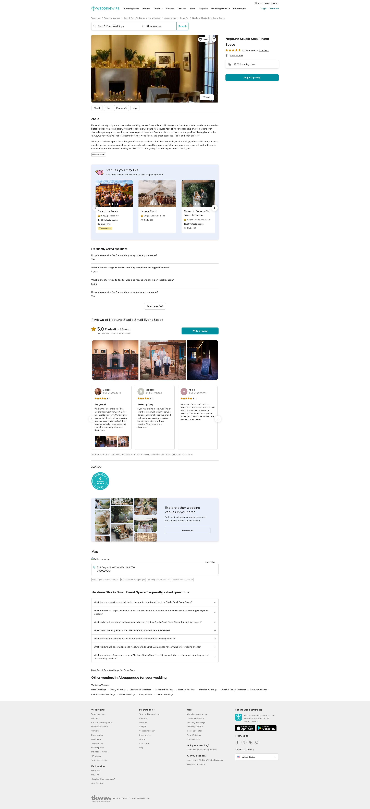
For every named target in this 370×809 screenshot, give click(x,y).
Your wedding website (149, 714)
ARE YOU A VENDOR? (268, 3)
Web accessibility (99, 760)
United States (248, 757)
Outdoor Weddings (164, 694)
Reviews (121, 108)
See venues (188, 530)
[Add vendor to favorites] (214, 39)
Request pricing (252, 77)
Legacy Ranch (149, 211)
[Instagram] (256, 742)
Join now (274, 8)
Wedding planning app (197, 714)
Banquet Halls (145, 694)
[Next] (214, 208)
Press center (97, 735)
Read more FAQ (155, 306)
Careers (95, 731)
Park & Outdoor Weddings (103, 694)
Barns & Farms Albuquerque (133, 580)
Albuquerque (170, 18)
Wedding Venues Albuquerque (105, 580)
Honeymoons (193, 739)
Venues (146, 8)
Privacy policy (97, 747)
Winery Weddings (118, 690)
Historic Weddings (127, 694)
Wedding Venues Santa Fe (159, 580)
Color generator (194, 731)
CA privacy (96, 756)
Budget (142, 726)
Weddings (96, 18)
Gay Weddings (97, 783)
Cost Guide (144, 743)
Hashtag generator (195, 718)
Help (141, 747)
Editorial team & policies (102, 722)
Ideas (192, 8)
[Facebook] (237, 742)
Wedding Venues (112, 18)
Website (220, 8)
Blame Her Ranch (108, 211)
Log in (264, 8)
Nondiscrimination (99, 726)
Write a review (200, 331)
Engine (142, 739)
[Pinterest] (250, 742)
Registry (203, 8)
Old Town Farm (127, 670)
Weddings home (98, 714)
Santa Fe (184, 18)
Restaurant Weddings (164, 690)
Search (182, 26)
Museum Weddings (258, 690)
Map (135, 108)
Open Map (210, 562)
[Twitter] (244, 742)
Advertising (96, 739)
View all (206, 97)
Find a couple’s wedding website (202, 749)
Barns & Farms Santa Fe (183, 580)
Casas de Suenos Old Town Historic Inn (197, 213)
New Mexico (155, 18)
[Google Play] (266, 730)
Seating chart (145, 735)
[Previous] (95, 208)
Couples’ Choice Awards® (103, 779)
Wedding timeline (195, 726)
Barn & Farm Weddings (134, 18)
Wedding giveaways (196, 722)
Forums (170, 8)
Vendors (158, 8)
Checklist (143, 718)
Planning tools (131, 8)
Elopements (239, 8)
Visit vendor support (196, 764)
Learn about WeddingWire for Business (205, 760)
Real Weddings (194, 735)
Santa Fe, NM (236, 55)
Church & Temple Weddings (233, 690)
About (97, 108)
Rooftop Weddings (186, 690)
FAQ (108, 108)
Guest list (143, 722)
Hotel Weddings (98, 690)
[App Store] (245, 730)
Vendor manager (147, 731)
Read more (100, 430)
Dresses (182, 8)
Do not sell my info (100, 752)
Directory (95, 770)
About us (95, 718)
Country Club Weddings (140, 690)
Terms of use (97, 743)
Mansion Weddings (208, 690)
